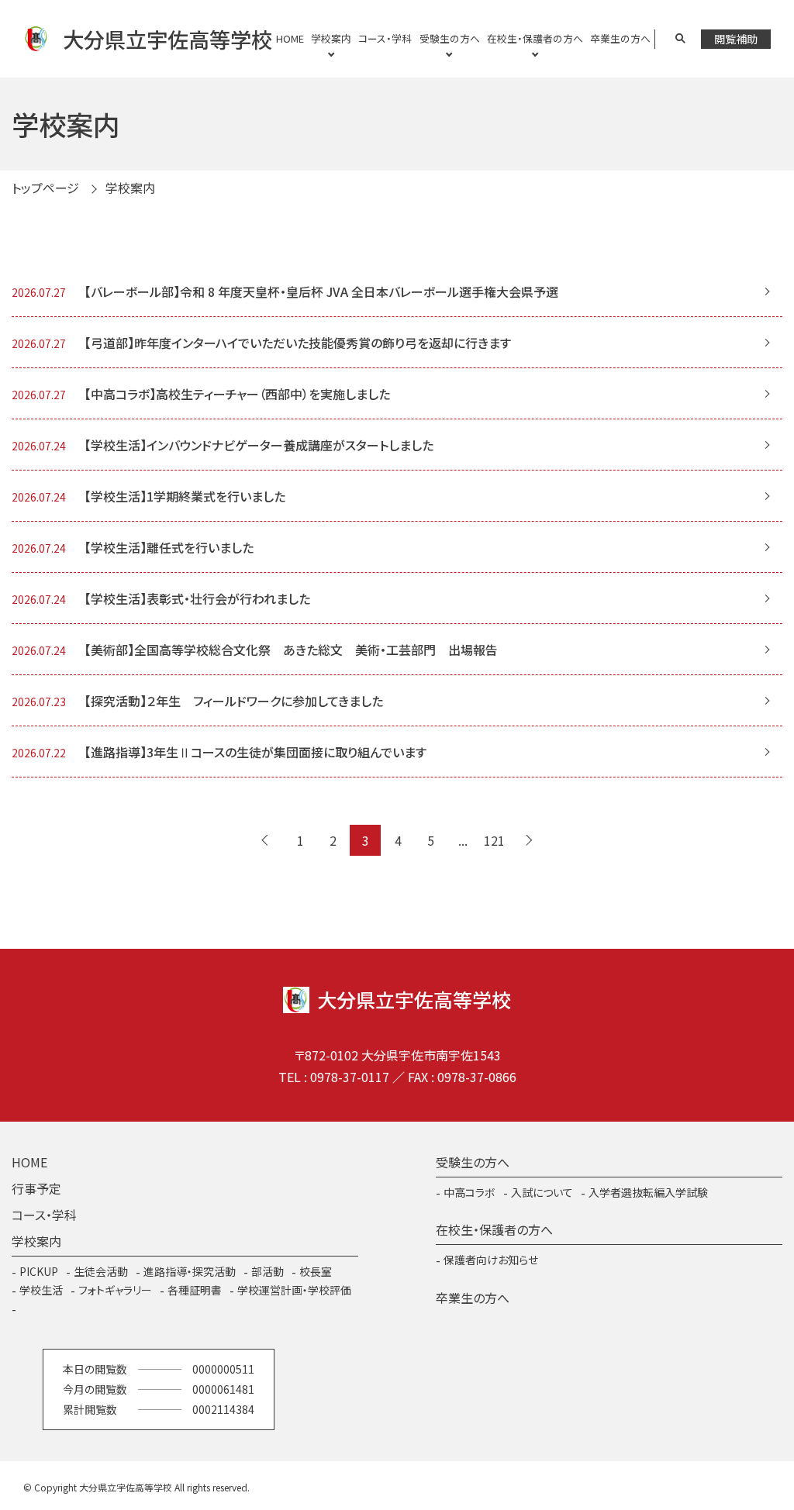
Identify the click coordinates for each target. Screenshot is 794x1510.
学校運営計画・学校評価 (294, 1290)
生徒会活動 (101, 1271)
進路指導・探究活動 (189, 1271)
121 (494, 840)
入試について (542, 1192)
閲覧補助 (736, 39)
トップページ (45, 187)
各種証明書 (194, 1290)
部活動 (267, 1271)
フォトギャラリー (115, 1290)
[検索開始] (680, 39)
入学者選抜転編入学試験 (648, 1192)
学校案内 (331, 38)
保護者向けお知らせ (491, 1259)
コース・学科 (385, 38)
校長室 (315, 1271)
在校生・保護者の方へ (535, 38)
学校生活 (41, 1290)
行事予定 (36, 1188)
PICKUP (38, 1271)
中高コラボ (469, 1192)
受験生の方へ (449, 38)
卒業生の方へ (620, 38)
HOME (290, 38)
